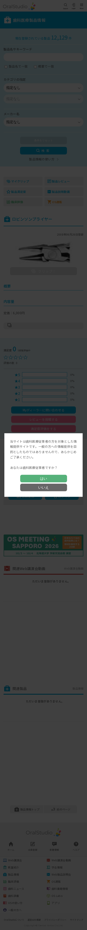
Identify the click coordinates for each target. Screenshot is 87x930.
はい (43, 478)
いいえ (43, 487)
